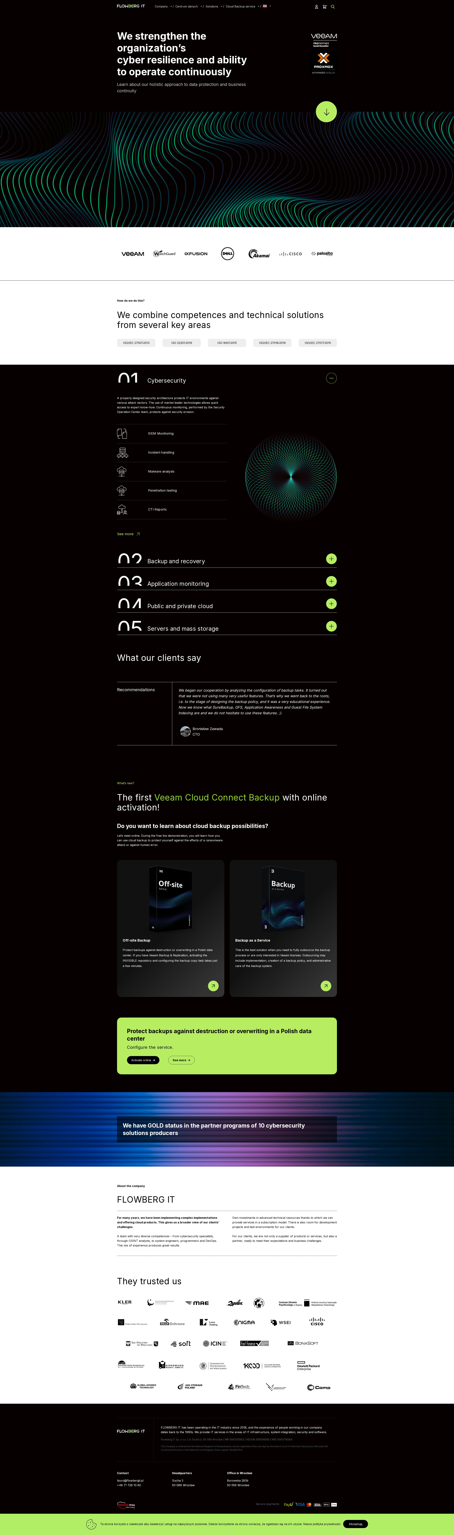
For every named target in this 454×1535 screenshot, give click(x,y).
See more (125, 534)
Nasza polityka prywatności (321, 1524)
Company (161, 6)
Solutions (212, 6)
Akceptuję (355, 1524)
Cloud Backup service (240, 6)
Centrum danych (186, 6)
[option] (132, 254)
